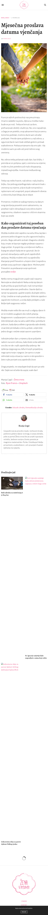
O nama (24, 901)
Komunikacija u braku (34, 408)
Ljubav (7, 17)
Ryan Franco (11, 383)
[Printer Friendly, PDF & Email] (8, 390)
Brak (2, 17)
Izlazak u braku (18, 408)
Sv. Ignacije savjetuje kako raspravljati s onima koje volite (36, 657)
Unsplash (23, 383)
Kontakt (24, 905)
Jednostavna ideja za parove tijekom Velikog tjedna (11, 843)
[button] (12, 395)
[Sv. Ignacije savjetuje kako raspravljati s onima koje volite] (36, 564)
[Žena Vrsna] (24, 5)
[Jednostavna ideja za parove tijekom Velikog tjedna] (12, 751)
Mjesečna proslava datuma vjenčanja (22, 28)
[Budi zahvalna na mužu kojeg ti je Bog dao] (12, 483)
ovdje (13, 272)
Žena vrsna (19, 380)
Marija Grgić (7, 38)
